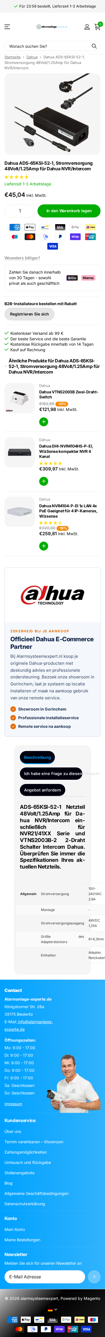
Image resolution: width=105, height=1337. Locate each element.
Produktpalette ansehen (7, 27)
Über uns (12, 1131)
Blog (8, 1183)
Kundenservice (20, 1120)
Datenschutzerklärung (24, 1203)
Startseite (12, 57)
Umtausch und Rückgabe (27, 1162)
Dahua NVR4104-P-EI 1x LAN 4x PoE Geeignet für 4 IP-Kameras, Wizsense (68, 510)
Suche (94, 46)
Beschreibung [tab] (37, 757)
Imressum (13, 1103)
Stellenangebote (19, 1172)
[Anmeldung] (87, 27)
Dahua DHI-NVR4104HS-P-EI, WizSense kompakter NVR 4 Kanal (66, 451)
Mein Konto (14, 1229)
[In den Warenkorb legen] (43, 421)
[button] (17, 176)
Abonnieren (94, 1276)
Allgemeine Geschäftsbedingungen (36, 1193)
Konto (10, 1218)
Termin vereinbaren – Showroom (33, 1141)
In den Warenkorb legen (69, 210)
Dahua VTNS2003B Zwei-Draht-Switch (68, 394)
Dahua (32, 57)
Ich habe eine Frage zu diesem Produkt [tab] (53, 773)
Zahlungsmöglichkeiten (25, 1152)
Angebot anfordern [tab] (42, 790)
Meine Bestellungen (22, 1239)
